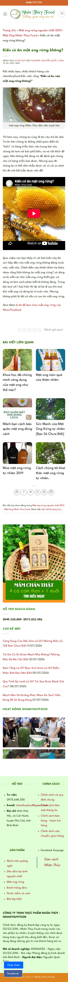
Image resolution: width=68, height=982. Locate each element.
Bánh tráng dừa (17, 887)
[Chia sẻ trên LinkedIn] (51, 492)
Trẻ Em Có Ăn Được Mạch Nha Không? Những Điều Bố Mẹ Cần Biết (31, 657)
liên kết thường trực (51, 509)
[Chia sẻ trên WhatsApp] (17, 492)
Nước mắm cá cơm (18, 893)
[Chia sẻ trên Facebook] (24, 492)
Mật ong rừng (15, 882)
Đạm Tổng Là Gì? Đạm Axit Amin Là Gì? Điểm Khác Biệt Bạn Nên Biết (31, 670)
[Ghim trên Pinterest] (44, 492)
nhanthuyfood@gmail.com (32, 805)
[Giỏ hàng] (62, 14)
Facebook (13, 973)
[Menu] (5, 14)
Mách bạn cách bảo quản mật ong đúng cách (17, 429)
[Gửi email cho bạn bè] (37, 492)
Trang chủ (9, 30)
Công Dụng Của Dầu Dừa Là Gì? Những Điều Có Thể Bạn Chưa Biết (33, 643)
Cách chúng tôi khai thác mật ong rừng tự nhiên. (50, 473)
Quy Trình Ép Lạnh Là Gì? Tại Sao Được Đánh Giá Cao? (33, 684)
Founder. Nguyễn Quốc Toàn (47, 61)
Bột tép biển (14, 899)
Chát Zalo (13, 965)
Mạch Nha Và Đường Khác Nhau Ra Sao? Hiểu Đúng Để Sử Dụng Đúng (32, 698)
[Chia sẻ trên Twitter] (30, 492)
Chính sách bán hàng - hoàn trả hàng (51, 821)
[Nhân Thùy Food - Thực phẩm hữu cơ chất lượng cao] (33, 14)
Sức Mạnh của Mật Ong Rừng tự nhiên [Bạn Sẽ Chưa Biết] (50, 429)
